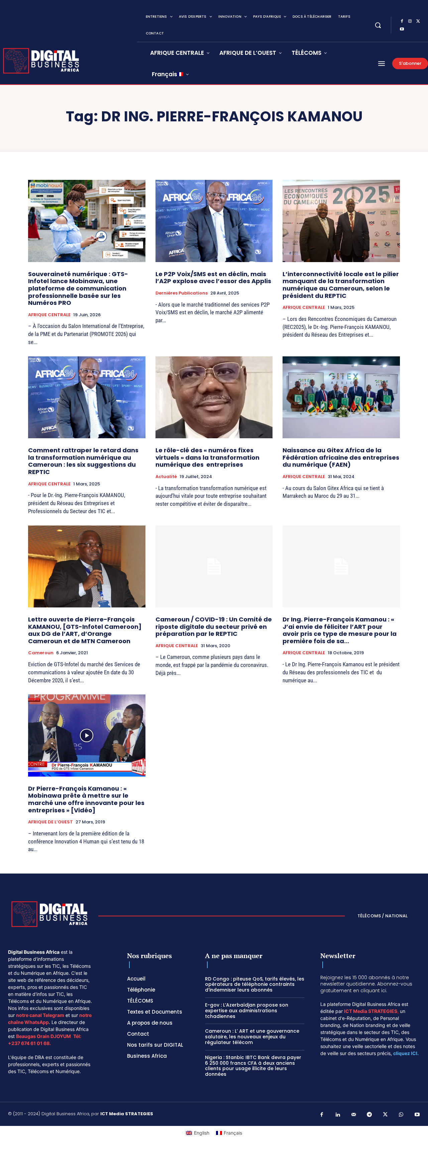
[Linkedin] (337, 1115)
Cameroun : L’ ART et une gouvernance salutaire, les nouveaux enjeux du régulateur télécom (252, 1037)
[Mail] (353, 1115)
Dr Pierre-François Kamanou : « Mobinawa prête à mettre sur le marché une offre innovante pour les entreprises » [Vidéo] (86, 799)
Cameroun (41, 653)
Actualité (166, 476)
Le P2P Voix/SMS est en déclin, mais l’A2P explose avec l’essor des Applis (213, 277)
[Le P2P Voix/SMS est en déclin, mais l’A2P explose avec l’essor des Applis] (214, 221)
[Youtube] (402, 29)
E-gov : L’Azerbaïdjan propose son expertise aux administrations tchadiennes (246, 1011)
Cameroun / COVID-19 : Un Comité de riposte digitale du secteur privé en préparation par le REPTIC (213, 626)
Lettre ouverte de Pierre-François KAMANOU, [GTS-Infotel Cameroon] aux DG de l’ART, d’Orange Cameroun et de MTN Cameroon (84, 630)
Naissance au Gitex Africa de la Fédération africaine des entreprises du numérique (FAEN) (341, 457)
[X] (418, 21)
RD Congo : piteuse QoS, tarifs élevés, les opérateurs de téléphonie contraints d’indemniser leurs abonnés (254, 984)
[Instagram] (410, 21)
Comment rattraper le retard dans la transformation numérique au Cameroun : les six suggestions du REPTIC (83, 461)
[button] (378, 25)
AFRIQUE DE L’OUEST (50, 822)
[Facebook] (402, 21)
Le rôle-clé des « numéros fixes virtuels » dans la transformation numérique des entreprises (207, 457)
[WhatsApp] (401, 1115)
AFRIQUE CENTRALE (49, 315)
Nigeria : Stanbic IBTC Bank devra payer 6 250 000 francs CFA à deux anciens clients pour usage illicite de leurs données (253, 1065)
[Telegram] (369, 1115)
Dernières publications (181, 293)
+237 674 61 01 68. (29, 1043)
